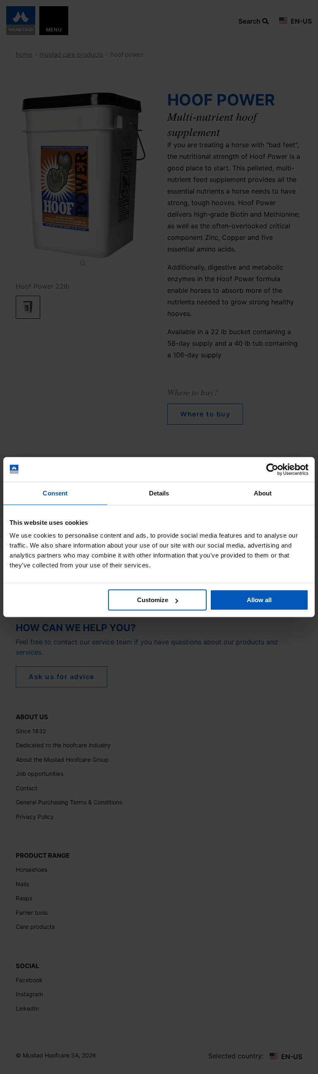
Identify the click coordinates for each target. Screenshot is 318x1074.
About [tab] (263, 493)
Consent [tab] (55, 493)
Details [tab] (159, 493)
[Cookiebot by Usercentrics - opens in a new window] (272, 469)
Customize (152, 599)
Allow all (259, 599)
